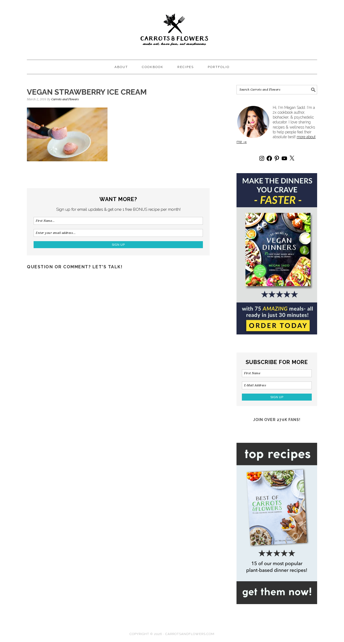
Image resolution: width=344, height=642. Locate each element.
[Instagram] (262, 158)
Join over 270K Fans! (276, 420)
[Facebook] (269, 158)
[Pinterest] (277, 158)
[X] (292, 158)
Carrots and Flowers (172, 27)
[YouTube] (284, 158)
